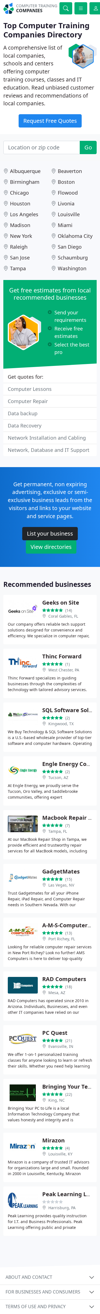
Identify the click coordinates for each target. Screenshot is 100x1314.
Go (88, 147)
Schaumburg (73, 257)
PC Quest (55, 1033)
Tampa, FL (57, 831)
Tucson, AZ (58, 777)
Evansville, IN (60, 1046)
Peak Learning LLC (67, 1194)
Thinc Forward (62, 656)
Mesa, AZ (56, 992)
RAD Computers (64, 979)
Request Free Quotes (50, 120)
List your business (50, 533)
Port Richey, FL (61, 938)
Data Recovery (24, 425)
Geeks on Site (60, 602)
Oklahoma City (75, 236)
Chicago (19, 192)
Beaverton (70, 171)
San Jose (20, 257)
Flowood (68, 192)
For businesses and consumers (43, 1292)
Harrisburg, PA (62, 1207)
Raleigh (19, 246)
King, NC (56, 1100)
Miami (65, 225)
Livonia (66, 203)
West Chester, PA (63, 670)
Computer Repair (28, 401)
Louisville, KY (60, 1154)
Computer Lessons (30, 389)
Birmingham (24, 182)
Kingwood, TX (61, 723)
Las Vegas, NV (61, 885)
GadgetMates (61, 871)
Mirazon (53, 1140)
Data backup (23, 413)
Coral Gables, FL (63, 616)
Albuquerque (25, 171)
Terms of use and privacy (36, 1306)
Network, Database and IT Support (48, 450)
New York (21, 236)
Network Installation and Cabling (47, 437)
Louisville (69, 214)
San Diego (70, 246)
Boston (66, 182)
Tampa (18, 268)
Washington (72, 268)
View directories (51, 547)
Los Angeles (24, 214)
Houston (20, 203)
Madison (20, 225)
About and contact (29, 1277)
